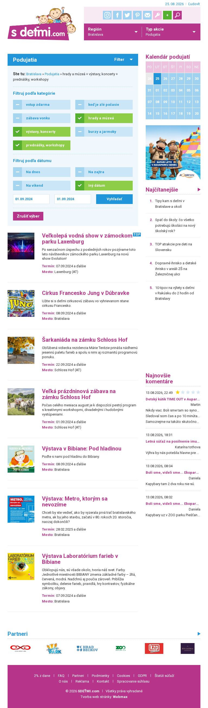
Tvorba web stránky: (104, 697)
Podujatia (52, 74)
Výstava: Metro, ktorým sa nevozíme (75, 502)
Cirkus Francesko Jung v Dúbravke (85, 293)
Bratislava (33, 74)
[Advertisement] (173, 339)
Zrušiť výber (28, 216)
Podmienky (100, 676)
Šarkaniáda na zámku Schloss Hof (85, 340)
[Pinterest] (137, 15)
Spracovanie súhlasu (133, 681)
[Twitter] (127, 15)
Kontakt (103, 681)
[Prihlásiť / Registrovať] (157, 15)
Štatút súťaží (164, 676)
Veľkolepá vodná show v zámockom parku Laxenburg (87, 239)
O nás (63, 681)
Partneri (78, 676)
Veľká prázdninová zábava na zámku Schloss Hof (79, 394)
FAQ (61, 676)
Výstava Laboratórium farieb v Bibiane (80, 559)
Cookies (123, 676)
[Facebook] (117, 15)
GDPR (142, 676)
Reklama (82, 681)
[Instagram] (107, 15)
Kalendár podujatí (168, 57)
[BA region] (173, 152)
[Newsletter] (147, 15)
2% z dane (42, 676)
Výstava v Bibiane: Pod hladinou (81, 449)
